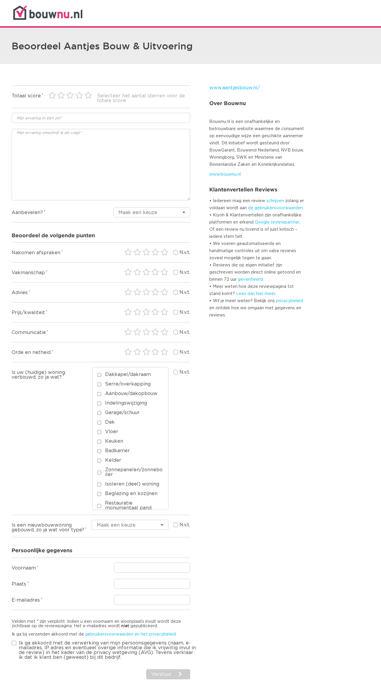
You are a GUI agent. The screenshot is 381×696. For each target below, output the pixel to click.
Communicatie (29, 332)
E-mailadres (26, 600)
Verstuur (161, 674)
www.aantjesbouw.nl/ (234, 87)
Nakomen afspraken (36, 252)
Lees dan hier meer (255, 294)
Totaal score (26, 95)
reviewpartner (285, 222)
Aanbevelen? (27, 212)
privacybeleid (289, 301)
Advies (20, 292)
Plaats (19, 584)
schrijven (275, 201)
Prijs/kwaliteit (28, 312)
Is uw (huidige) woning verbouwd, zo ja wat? (38, 375)
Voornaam (24, 568)
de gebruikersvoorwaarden (275, 208)
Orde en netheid (31, 352)
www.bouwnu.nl (225, 174)
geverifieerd (250, 279)
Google (262, 222)
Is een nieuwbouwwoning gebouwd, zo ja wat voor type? (48, 527)
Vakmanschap (28, 272)
